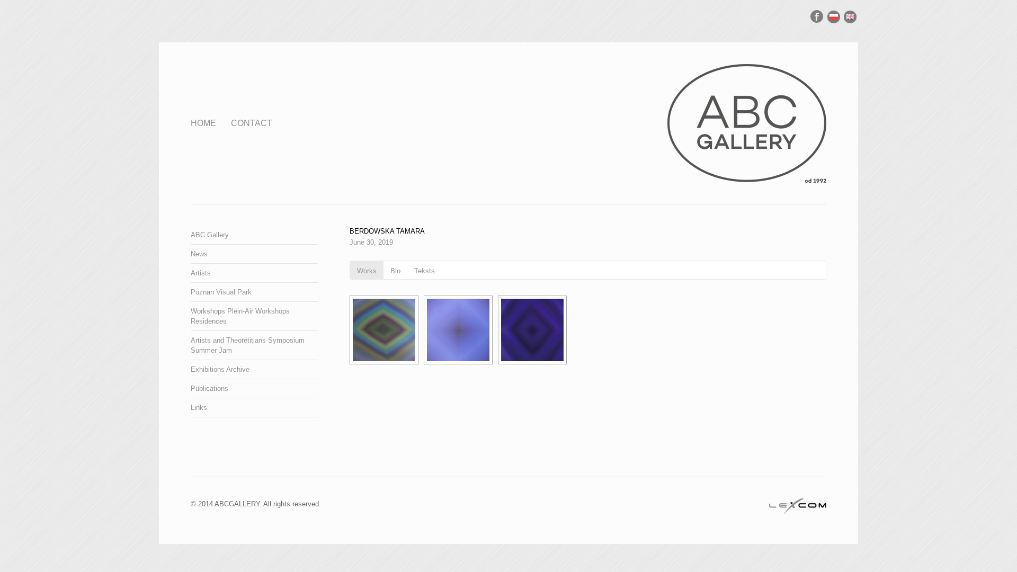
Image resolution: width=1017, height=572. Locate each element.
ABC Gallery (210, 235)
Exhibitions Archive (220, 369)
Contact (251, 123)
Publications (209, 388)
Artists (201, 273)
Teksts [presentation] (424, 271)
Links (199, 408)
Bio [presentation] (395, 271)
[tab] (366, 270)
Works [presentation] (367, 271)
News (199, 254)
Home (203, 123)
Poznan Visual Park (221, 292)
